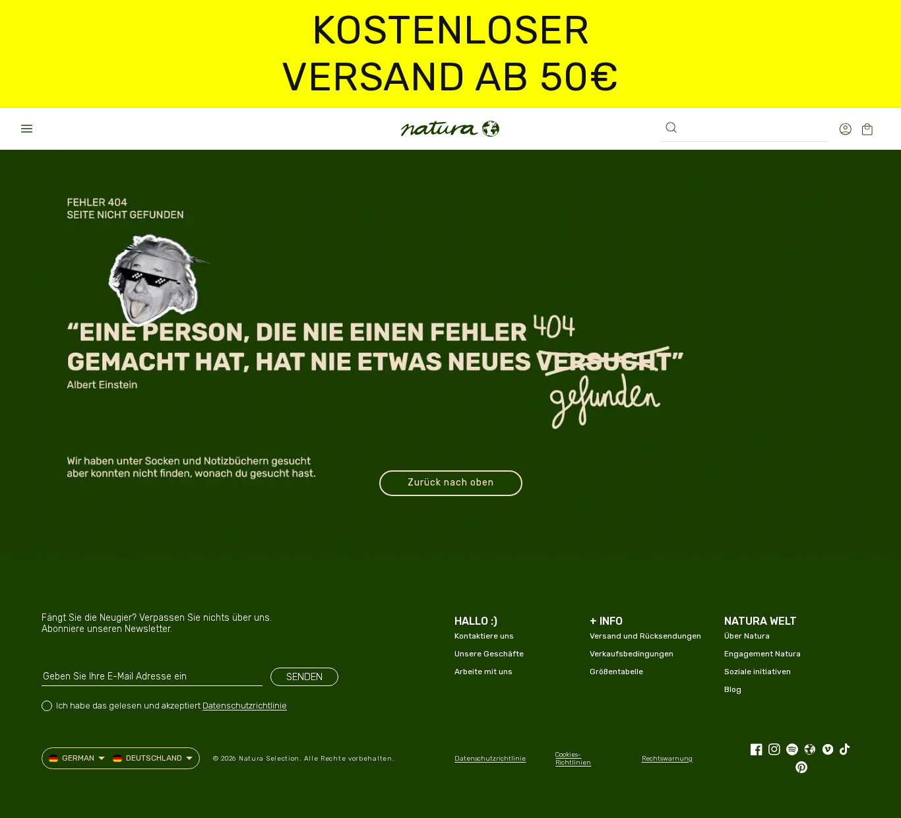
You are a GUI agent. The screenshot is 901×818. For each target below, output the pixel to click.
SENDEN (304, 677)
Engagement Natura (762, 653)
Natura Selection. (270, 759)
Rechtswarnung (667, 759)
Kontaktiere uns (484, 636)
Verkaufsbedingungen (631, 653)
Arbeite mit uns (483, 671)
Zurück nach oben (451, 482)
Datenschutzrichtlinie (244, 705)
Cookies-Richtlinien (573, 759)
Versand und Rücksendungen (645, 636)
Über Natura (747, 636)
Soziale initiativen (757, 671)
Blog (732, 689)
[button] (26, 129)
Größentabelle (616, 671)
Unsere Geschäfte (489, 653)
